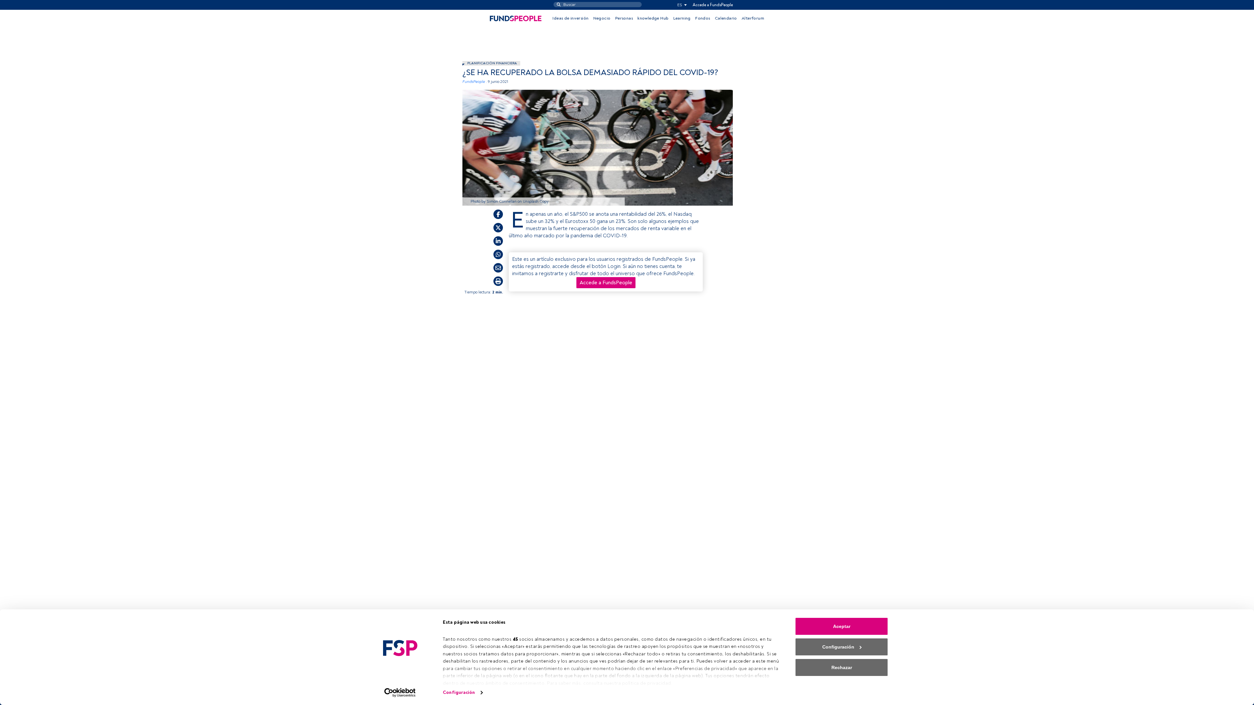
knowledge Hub (652, 18)
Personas (624, 18)
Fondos (702, 18)
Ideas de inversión (570, 18)
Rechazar (841, 667)
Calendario (726, 18)
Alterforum (753, 18)
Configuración (459, 692)
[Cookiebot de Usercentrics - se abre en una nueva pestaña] (400, 692)
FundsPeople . (474, 81)
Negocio (602, 18)
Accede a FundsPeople (713, 5)
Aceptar (841, 626)
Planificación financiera (492, 63)
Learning (682, 18)
